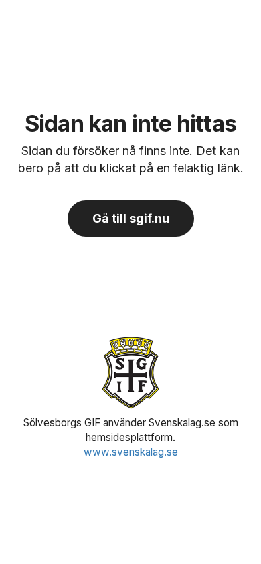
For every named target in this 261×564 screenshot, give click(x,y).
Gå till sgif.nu (130, 218)
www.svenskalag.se (131, 452)
